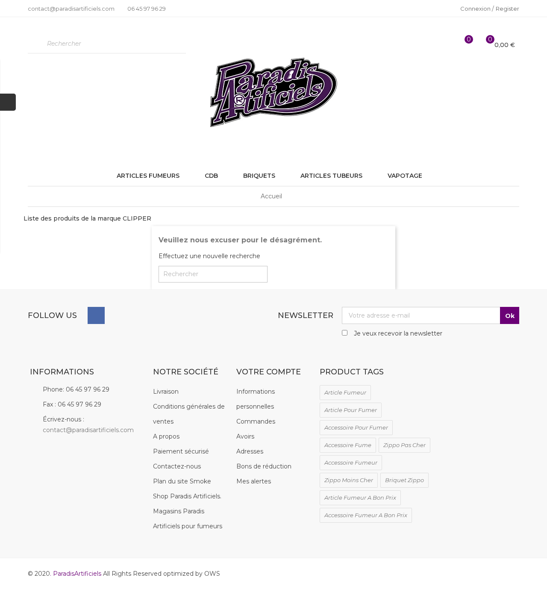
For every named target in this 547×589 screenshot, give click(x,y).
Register (507, 8)
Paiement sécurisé (181, 451)
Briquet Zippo (404, 480)
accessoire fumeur (350, 462)
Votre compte (268, 372)
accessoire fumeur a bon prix (365, 515)
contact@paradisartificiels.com (88, 430)
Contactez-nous (177, 466)
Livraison (166, 391)
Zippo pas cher (404, 445)
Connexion (476, 8)
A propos (166, 436)
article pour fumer (350, 409)
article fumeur (345, 392)
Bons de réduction (263, 466)
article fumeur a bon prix (360, 497)
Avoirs (245, 436)
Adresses (249, 451)
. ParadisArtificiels (76, 573)
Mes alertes (253, 481)
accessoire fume (347, 445)
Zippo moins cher (348, 480)
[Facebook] (96, 315)
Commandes (255, 421)
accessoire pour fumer (356, 427)
